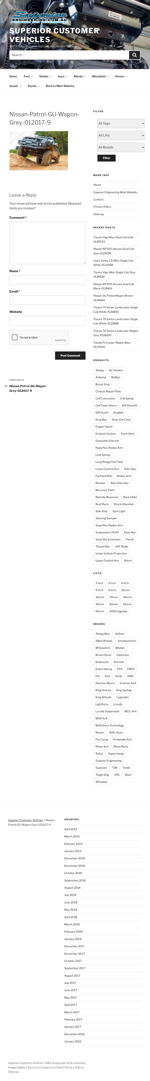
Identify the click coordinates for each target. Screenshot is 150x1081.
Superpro (101, 767)
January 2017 (72, 1026)
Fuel (107, 676)
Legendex (122, 697)
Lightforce (102, 704)
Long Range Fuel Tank (109, 461)
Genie (118, 676)
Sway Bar (130, 532)
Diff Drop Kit (129, 405)
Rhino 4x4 (102, 746)
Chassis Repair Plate (108, 391)
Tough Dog (102, 774)
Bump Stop (103, 384)
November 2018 (74, 865)
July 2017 (70, 982)
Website (15, 312)
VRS (117, 774)
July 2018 (70, 895)
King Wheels (103, 697)
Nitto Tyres (116, 732)
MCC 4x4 (130, 711)
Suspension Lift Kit (107, 532)
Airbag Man (103, 633)
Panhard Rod (104, 476)
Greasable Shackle (107, 440)
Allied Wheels (104, 640)
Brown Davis (103, 655)
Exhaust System (106, 433)
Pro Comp (102, 739)
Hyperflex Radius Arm (109, 447)
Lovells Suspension (107, 711)
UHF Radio (121, 546)
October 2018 (73, 873)
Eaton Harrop (104, 669)
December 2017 (74, 946)
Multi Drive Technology (110, 725)
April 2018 (70, 917)
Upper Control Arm (107, 560)
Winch (128, 560)
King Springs (124, 690)
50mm (113, 604)
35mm (113, 597)
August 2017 (72, 975)
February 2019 (73, 843)
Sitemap (98, 214)
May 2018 (70, 909)
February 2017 (73, 1019)
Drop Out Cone (121, 419)
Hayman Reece (105, 683)
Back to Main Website (60, 86)
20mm (125, 590)
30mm (100, 597)
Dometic (119, 662)
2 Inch (99, 583)
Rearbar (100, 483)
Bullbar (115, 377)
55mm (127, 604)
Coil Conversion (105, 398)
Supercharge (116, 753)
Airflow (119, 633)
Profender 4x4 (122, 739)
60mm (100, 611)
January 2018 (72, 939)
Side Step (101, 511)
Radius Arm (124, 476)
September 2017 (74, 968)
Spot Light (118, 511)
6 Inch (112, 590)
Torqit (126, 767)
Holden (43, 76)
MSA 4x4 (101, 718)
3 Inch (112, 583)
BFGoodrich (103, 647)
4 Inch (125, 583)
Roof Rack (102, 504)
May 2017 (70, 997)
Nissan (119, 76)
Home (13, 76)
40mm (127, 597)
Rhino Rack (120, 746)
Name (14, 271)
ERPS (131, 669)
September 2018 (75, 880)
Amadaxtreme (127, 640)
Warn (128, 774)
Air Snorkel (115, 370)
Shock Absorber (124, 504)
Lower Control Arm (107, 469)
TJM (114, 767)
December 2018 (74, 858)
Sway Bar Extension (108, 539)
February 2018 (73, 931)
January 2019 (72, 851)
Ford (27, 76)
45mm (100, 604)
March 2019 (72, 836)
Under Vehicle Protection (111, 553)
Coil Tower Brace (106, 405)
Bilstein (120, 647)
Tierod (130, 539)
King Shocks (103, 690)
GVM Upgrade (118, 611)
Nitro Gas (130, 469)
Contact (98, 199)
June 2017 (70, 990)
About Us (33, 1067)
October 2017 (73, 961)
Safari (99, 753)
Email (14, 291)
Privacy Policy (102, 206)
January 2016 (72, 1041)
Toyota (32, 86)
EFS (119, 669)
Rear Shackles (120, 483)
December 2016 (74, 1034)
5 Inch (99, 590)
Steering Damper (106, 518)
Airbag (100, 370)
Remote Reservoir (107, 497)
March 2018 (72, 924)
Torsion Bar (103, 546)
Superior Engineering (108, 760)
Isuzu (61, 76)
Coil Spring (126, 398)
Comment (18, 217)
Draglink (118, 412)
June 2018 (70, 902)
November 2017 (74, 953)
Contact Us (48, 1067)
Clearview (122, 655)
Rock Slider (130, 497)
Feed (60, 1067)
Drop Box (101, 419)
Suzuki (13, 86)
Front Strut (127, 433)
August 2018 (72, 887)
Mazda (78, 76)
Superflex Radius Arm (109, 525)
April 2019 (70, 829)
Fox (98, 676)
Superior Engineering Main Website (115, 192)
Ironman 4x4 (128, 683)
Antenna (101, 377)
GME (130, 676)
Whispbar (102, 781)
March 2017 (71, 1012)
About (97, 184)
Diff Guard (102, 412)
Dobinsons (102, 662)
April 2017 (70, 1004)
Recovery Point (105, 490)
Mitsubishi (99, 76)
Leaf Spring (103, 454)
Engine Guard (104, 426)
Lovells (117, 704)
